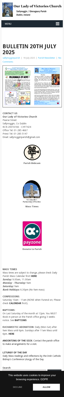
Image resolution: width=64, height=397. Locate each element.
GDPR (44, 379)
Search (7, 367)
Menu (8, 23)
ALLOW (46, 387)
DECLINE (17, 387)
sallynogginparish (11, 58)
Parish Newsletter (46, 58)
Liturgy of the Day (34, 359)
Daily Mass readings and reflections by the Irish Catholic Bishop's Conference (32, 356)
